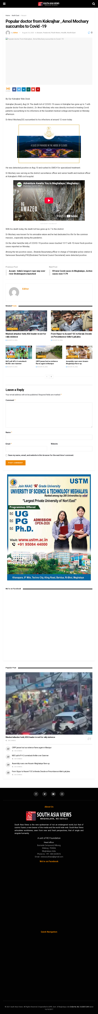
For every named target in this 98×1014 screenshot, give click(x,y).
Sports (11, 356)
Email (9, 444)
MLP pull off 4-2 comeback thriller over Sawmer (30, 756)
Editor (15, 33)
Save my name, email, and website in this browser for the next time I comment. (41, 455)
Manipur (41, 356)
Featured (46, 33)
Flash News (55, 33)
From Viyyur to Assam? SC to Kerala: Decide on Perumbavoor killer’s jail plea (41, 771)
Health (63, 33)
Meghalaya (12, 329)
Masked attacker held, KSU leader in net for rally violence (30, 737)
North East (15, 15)
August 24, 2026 (57, 340)
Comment (11, 400)
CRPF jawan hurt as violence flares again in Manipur (32, 748)
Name (9, 432)
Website (54, 444)
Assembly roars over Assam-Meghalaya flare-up (31, 763)
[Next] (51, 376)
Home (8, 15)
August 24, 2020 (28, 33)
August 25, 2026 (12, 340)
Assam (23, 15)
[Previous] (47, 376)
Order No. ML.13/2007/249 (79, 1007)
